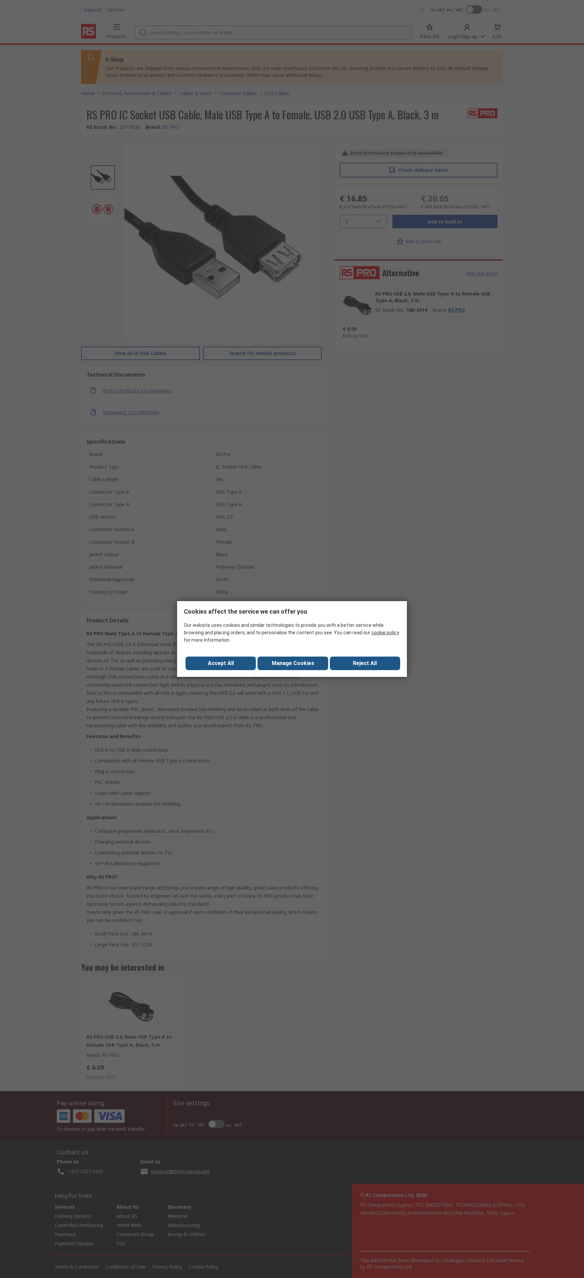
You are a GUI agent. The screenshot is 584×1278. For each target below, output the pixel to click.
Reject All (365, 663)
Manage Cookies (293, 663)
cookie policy (385, 632)
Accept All (221, 663)
